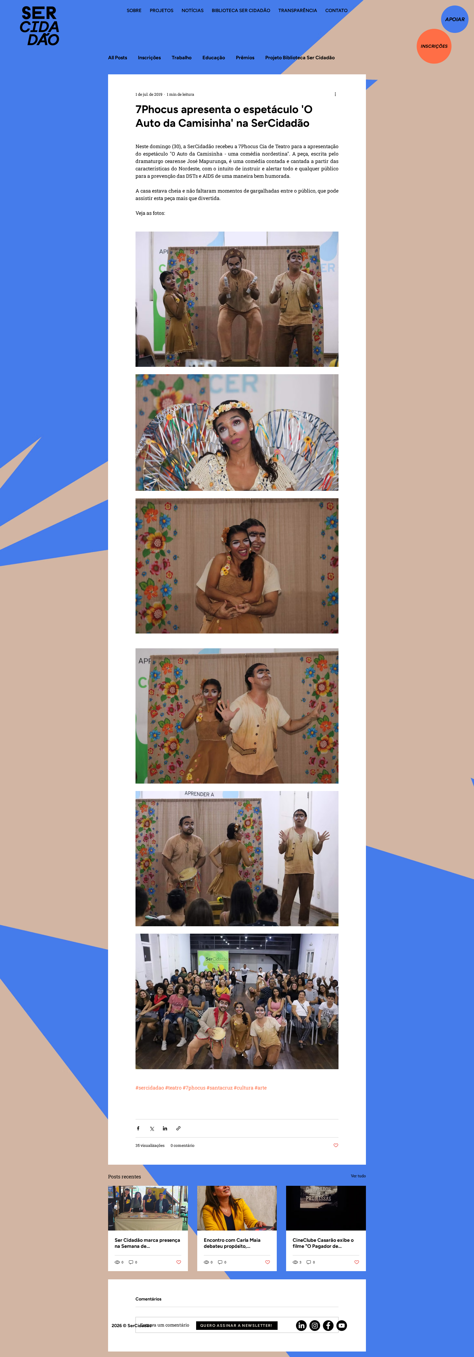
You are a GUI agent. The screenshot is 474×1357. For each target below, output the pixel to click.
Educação (213, 58)
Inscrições (149, 58)
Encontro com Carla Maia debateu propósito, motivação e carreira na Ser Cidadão (235, 1243)
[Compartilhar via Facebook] (138, 1128)
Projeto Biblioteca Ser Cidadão (300, 58)
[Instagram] (314, 1325)
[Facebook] (328, 1325)
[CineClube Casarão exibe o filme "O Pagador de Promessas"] (326, 1208)
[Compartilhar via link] (178, 1128)
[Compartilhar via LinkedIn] (165, 1128)
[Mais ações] (335, 94)
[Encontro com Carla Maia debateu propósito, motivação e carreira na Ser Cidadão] (237, 1208)
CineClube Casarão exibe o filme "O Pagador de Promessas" (323, 1243)
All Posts (117, 58)
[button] (237, 1325)
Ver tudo (358, 1175)
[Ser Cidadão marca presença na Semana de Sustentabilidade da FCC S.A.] (148, 1208)
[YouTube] (341, 1325)
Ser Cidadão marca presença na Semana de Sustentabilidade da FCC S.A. (148, 1243)
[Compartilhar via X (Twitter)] (151, 1128)
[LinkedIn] (301, 1325)
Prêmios (245, 58)
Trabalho (181, 58)
